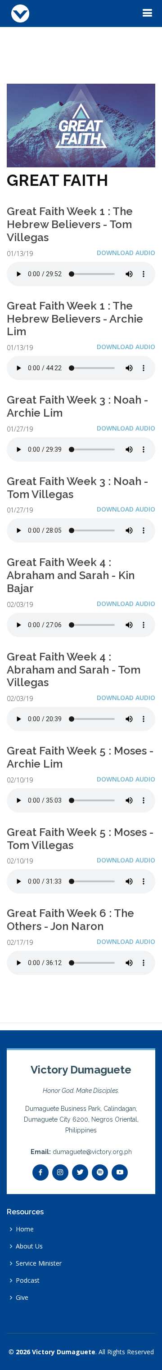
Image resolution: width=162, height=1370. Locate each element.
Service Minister (39, 1263)
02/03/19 (20, 604)
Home (25, 1229)
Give (22, 1297)
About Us (29, 1246)
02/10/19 (20, 780)
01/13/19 (20, 253)
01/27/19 (20, 429)
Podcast (28, 1280)
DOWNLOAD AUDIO (126, 252)
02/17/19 (20, 942)
